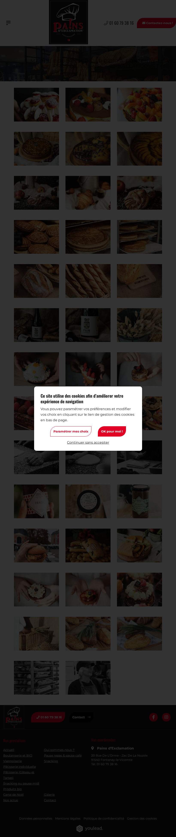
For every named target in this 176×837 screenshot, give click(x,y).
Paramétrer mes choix (70, 431)
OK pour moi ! (112, 431)
